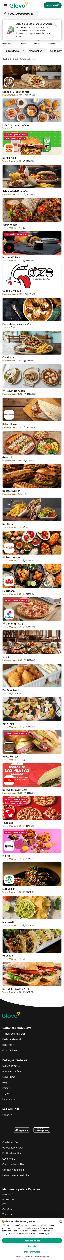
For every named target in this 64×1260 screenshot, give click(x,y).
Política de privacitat (12, 1147)
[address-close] (56, 26)
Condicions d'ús (10, 1142)
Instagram (7, 1114)
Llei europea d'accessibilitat (16, 1175)
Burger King (8, 1199)
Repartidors (8, 1044)
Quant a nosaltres (10, 1065)
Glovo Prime (8, 1077)
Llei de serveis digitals (13, 1169)
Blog (4, 1082)
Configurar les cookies (13, 1164)
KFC (4, 1204)
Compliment (8, 1158)
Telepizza (7, 1214)
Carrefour (7, 1209)
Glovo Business (9, 1050)
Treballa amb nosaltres (13, 1033)
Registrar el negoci (11, 1039)
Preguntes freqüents (12, 1071)
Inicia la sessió (9, 1099)
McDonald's (8, 1194)
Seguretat (7, 1093)
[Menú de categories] (5, 5)
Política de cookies (11, 1153)
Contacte (7, 1088)
